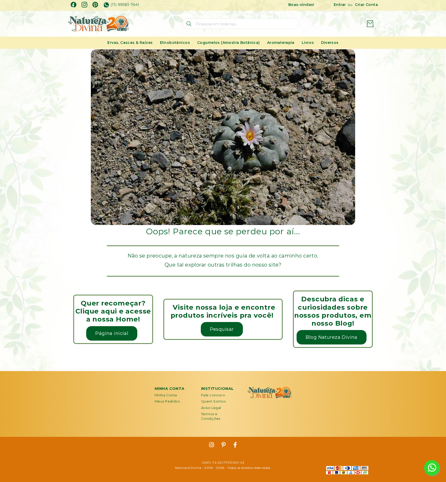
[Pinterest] (95, 4)
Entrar (340, 4)
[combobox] (240, 24)
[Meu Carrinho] (370, 24)
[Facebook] (73, 4)
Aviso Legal (211, 408)
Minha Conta (166, 395)
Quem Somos (213, 401)
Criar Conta (366, 4)
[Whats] (106, 5)
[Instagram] (84, 4)
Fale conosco (213, 395)
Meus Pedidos (167, 401)
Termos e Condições (210, 416)
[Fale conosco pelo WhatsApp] (432, 468)
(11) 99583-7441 (124, 5)
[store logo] (98, 23)
